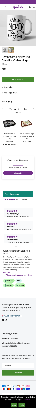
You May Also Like (18, 109)
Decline (22, 405)
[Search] (6, 7)
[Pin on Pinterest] (11, 102)
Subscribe (18, 373)
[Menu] (2, 7)
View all (18, 112)
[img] (9, 199)
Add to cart (18, 79)
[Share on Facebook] (9, 102)
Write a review (18, 173)
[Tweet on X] (6, 102)
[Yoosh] (18, 7)
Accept (14, 405)
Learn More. (27, 400)
